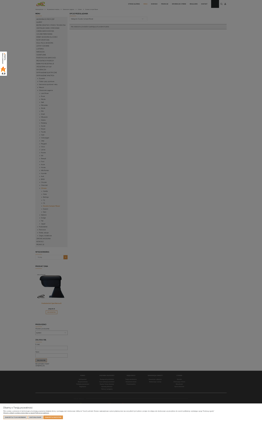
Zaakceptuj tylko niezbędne (15, 417)
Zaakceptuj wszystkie (53, 417)
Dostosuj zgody (35, 417)
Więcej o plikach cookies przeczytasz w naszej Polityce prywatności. (26, 413)
